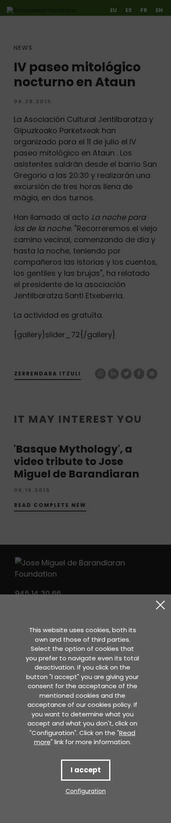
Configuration (86, 791)
